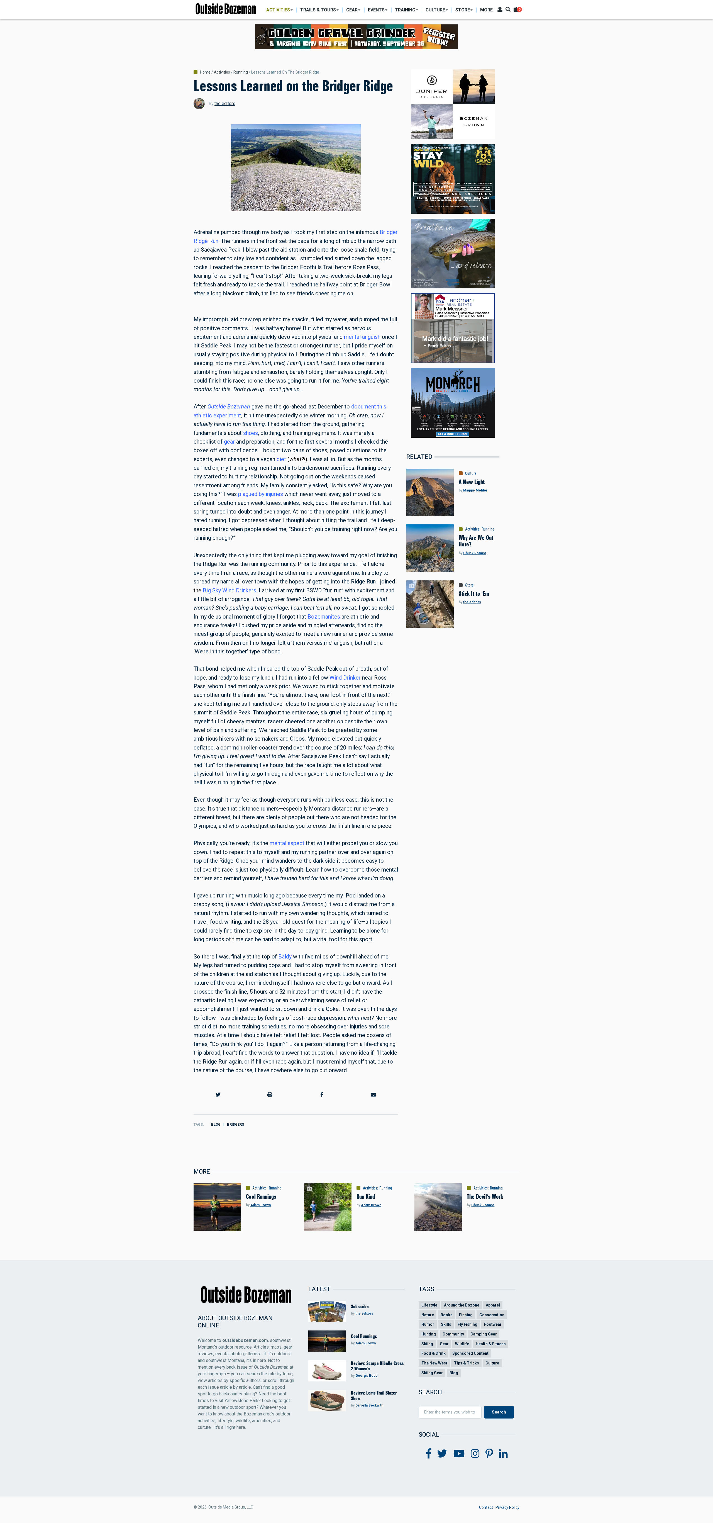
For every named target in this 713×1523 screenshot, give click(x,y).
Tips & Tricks (466, 1363)
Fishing (466, 1315)
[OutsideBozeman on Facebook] (428, 1453)
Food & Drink (433, 1353)
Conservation (491, 1315)
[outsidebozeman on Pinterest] (489, 1453)
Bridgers (235, 1124)
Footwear (493, 1324)
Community (453, 1334)
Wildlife (462, 1344)
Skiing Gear (432, 1373)
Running (240, 72)
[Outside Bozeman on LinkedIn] (503, 1453)
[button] (218, 1094)
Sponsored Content (470, 1353)
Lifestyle (429, 1305)
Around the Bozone (461, 1305)
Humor (427, 1324)
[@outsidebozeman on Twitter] (442, 1453)
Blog (216, 1124)
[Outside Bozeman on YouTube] (459, 1453)
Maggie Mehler (475, 490)
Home (205, 72)
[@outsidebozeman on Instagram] (475, 1453)
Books (447, 1315)
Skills (446, 1324)
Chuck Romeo (474, 553)
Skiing (427, 1344)
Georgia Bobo (366, 1376)
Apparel (493, 1305)
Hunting (428, 1334)
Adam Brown (260, 1205)
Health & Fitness (491, 1344)
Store (469, 585)
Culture (470, 473)
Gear (444, 1344)
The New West (434, 1363)
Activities (222, 72)
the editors (224, 103)
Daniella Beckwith (369, 1405)
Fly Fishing (467, 1324)
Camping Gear (483, 1334)
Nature (427, 1315)
